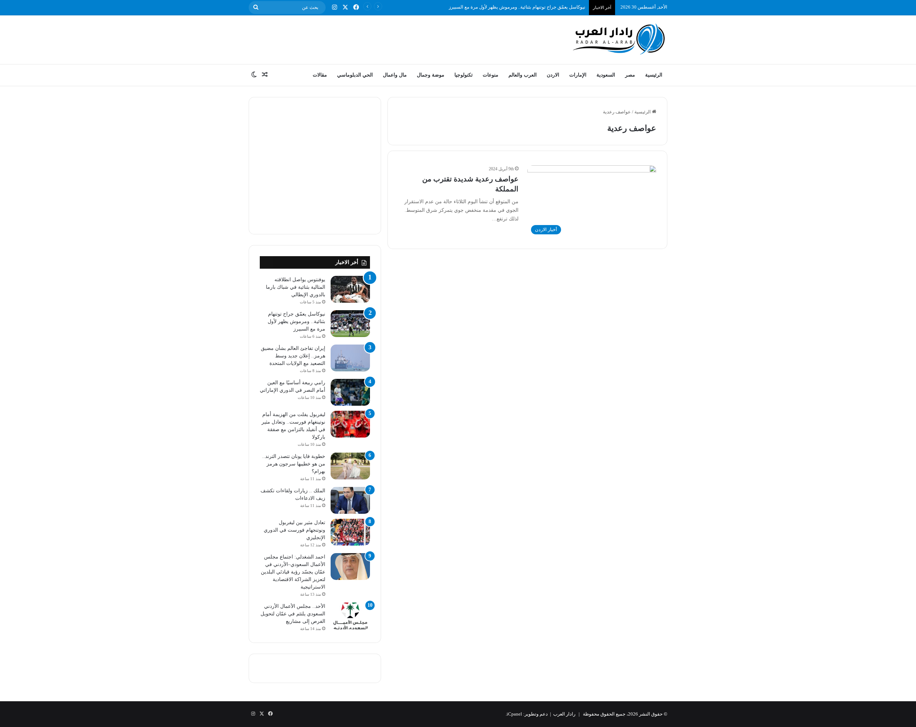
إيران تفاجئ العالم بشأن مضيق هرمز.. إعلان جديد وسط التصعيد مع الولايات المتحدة (293, 356)
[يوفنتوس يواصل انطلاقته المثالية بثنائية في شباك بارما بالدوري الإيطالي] (350, 289)
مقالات (320, 75)
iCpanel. (514, 714)
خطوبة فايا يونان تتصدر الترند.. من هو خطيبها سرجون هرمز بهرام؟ (293, 464)
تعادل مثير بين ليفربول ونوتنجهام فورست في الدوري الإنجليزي (294, 530)
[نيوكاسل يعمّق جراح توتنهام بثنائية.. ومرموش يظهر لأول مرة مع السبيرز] (350, 323)
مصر (630, 75)
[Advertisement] (386, 39)
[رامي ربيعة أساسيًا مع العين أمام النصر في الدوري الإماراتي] (350, 392)
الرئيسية (653, 75)
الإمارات (577, 75)
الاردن (553, 75)
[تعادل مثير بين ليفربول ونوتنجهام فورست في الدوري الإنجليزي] (350, 532)
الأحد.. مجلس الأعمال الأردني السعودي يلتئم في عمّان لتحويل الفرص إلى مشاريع (292, 614)
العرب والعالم (522, 75)
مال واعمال (395, 75)
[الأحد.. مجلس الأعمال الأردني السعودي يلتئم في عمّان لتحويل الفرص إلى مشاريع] (350, 615)
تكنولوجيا (463, 75)
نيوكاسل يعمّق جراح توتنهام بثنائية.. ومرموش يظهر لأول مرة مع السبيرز (517, 7)
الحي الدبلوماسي (355, 75)
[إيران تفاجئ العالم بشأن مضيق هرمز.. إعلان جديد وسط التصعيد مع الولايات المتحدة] (350, 358)
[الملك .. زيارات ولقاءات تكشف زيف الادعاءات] (350, 500)
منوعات (490, 75)
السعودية (605, 75)
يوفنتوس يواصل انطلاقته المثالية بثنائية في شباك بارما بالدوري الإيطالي (295, 287)
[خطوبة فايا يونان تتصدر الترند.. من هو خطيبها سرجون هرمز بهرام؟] (350, 466)
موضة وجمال (430, 75)
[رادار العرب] (619, 39)
